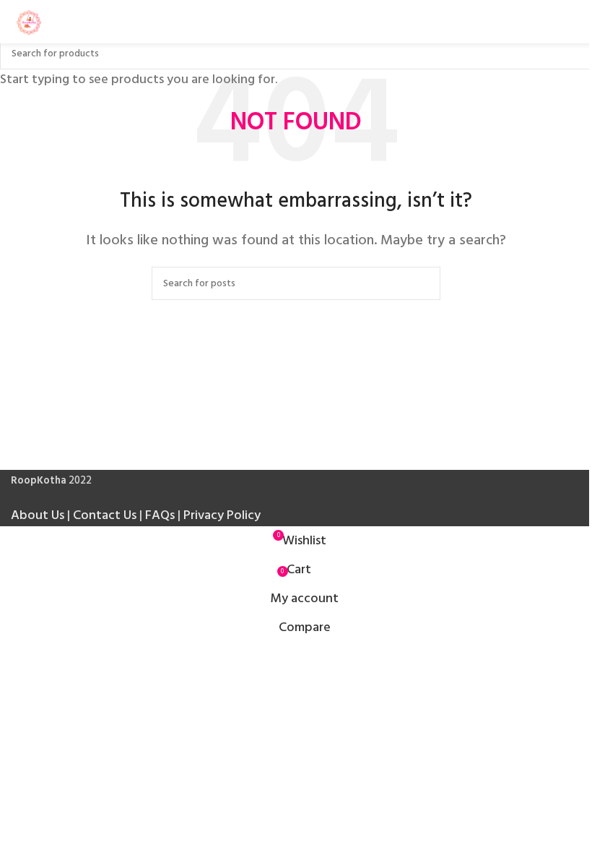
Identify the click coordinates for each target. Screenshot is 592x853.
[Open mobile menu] (575, 21)
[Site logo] (29, 21)
